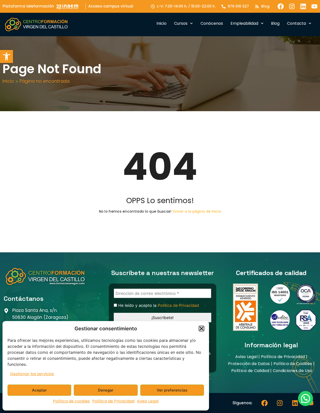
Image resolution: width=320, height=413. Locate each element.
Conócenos (211, 23)
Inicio (161, 23)
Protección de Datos (249, 364)
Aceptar (39, 390)
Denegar (106, 390)
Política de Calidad (250, 371)
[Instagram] (292, 6)
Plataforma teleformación (28, 6)
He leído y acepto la (158, 305)
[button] (6, 56)
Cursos (181, 23)
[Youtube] (314, 6)
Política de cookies (71, 401)
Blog (275, 23)
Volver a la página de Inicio (196, 211)
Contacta (296, 23)
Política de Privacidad (113, 401)
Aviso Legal (147, 401)
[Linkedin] (303, 6)
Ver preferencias (172, 390)
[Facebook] (281, 6)
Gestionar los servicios (32, 374)
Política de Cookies (293, 364)
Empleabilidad (244, 23)
